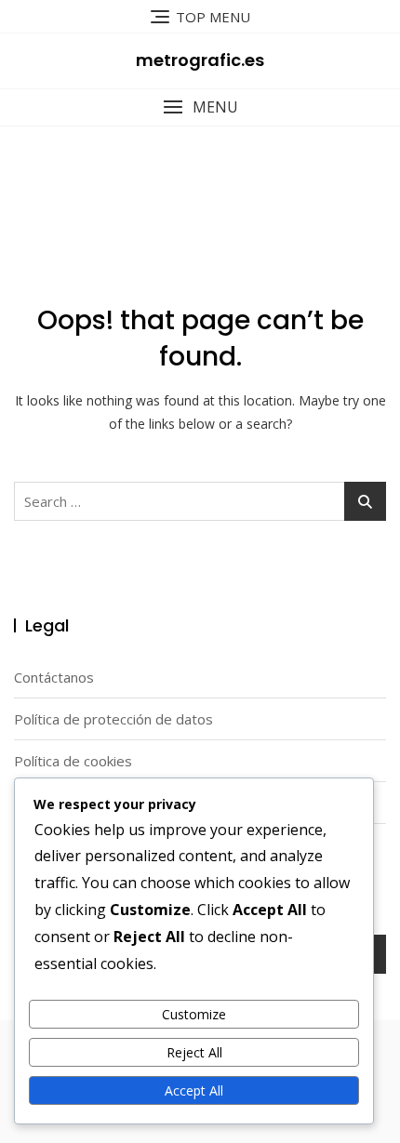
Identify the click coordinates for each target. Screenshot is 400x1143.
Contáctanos (54, 677)
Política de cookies (73, 760)
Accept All (194, 1090)
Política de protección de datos (113, 719)
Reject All (194, 1052)
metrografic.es (200, 60)
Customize (194, 1014)
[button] (200, 107)
